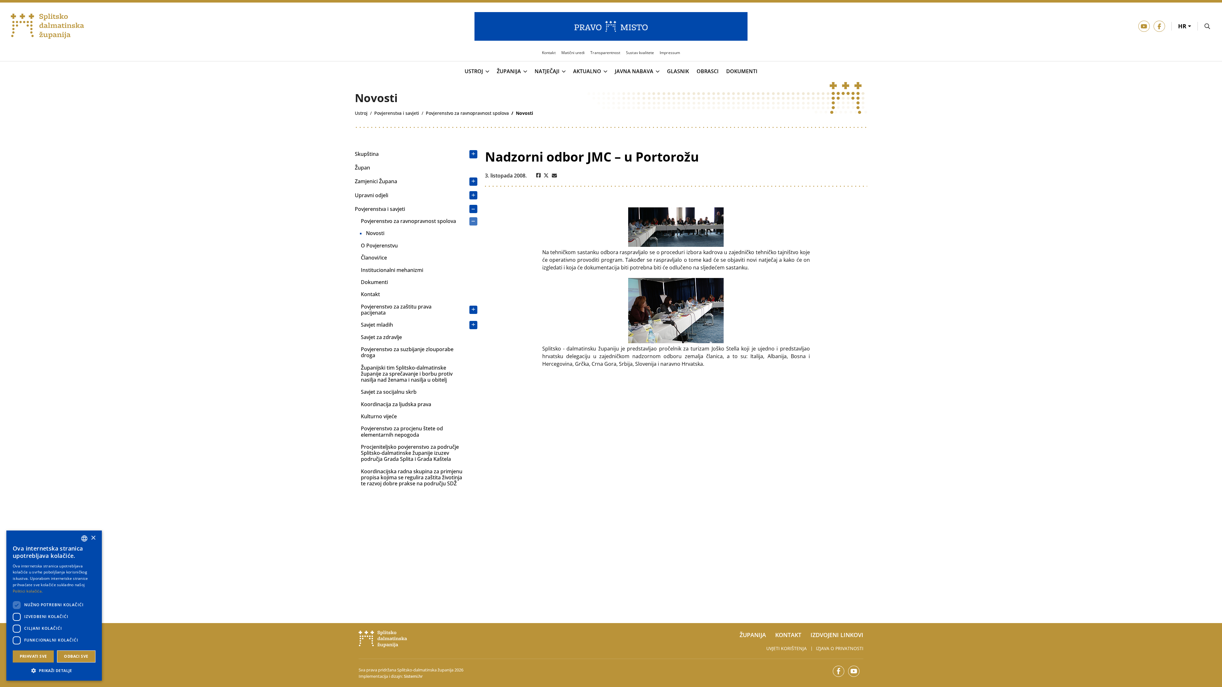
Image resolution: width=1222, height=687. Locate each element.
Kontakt (370, 294)
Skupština (367, 153)
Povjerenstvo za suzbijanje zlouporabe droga (407, 352)
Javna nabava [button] (634, 71)
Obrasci (708, 71)
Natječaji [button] (547, 71)
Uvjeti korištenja (786, 648)
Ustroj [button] (474, 71)
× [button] (93, 538)
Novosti (375, 233)
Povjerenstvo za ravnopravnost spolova (408, 221)
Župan (362, 167)
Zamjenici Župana (376, 181)
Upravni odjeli (371, 195)
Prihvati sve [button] (33, 656)
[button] (54, 670)
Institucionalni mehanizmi (392, 270)
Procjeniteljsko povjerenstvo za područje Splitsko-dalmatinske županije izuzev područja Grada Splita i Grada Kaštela (410, 452)
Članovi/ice (374, 257)
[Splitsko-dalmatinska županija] (47, 26)
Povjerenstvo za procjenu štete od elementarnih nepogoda (402, 431)
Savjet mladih (377, 324)
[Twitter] (546, 175)
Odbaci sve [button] (76, 656)
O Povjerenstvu (379, 245)
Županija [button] (509, 71)
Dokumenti (741, 71)
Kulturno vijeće (379, 416)
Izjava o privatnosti (839, 648)
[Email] (554, 175)
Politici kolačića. (28, 591)
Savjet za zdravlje (381, 337)
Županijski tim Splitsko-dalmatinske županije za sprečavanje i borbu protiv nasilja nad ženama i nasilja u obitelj (407, 373)
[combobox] (84, 538)
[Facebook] (538, 175)
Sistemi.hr (413, 676)
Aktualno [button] (587, 71)
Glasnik (678, 71)
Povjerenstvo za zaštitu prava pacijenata (396, 309)
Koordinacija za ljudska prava (396, 404)
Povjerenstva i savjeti (380, 208)
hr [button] (1183, 26)
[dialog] (54, 606)
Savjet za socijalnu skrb (389, 391)
